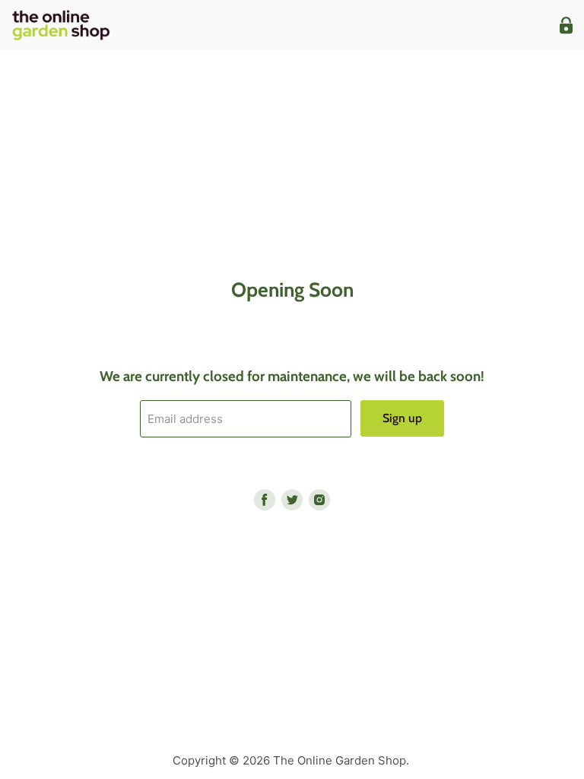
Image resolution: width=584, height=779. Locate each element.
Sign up (402, 418)
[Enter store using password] (566, 25)
